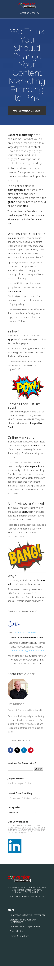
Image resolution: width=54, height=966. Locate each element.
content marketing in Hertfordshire (27, 650)
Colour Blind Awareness (25, 632)
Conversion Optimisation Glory (25, 798)
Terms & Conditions (19, 935)
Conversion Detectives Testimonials (27, 914)
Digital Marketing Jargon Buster (25, 926)
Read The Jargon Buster (19, 783)
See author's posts (21, 740)
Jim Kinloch (16, 703)
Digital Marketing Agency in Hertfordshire (23, 920)
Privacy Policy (16, 931)
